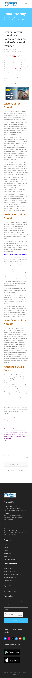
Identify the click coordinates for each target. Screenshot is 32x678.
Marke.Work (16, 674)
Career (6, 550)
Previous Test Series (9, 580)
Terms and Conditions (10, 559)
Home (5, 18)
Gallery (6, 547)
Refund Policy (7, 553)
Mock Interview (8, 589)
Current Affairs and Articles (11, 592)
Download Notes (8, 568)
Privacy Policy (7, 556)
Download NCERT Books (10, 571)
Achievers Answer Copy (10, 577)
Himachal (19, 51)
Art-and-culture (13, 18)
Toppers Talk (7, 586)
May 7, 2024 (7, 49)
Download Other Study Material (12, 574)
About (5, 544)
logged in (13, 470)
